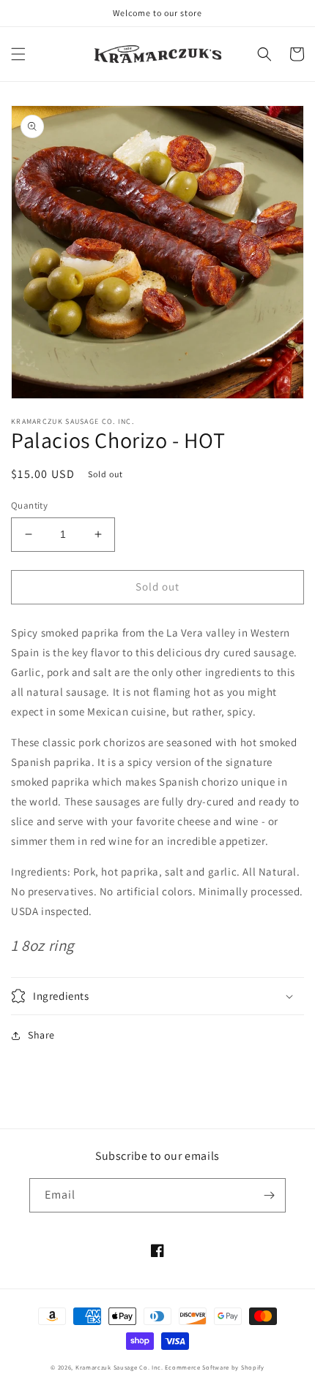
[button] (18, 54)
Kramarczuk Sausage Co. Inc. (119, 1367)
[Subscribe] (269, 1195)
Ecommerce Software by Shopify (214, 1367)
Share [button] (41, 1034)
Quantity (29, 505)
